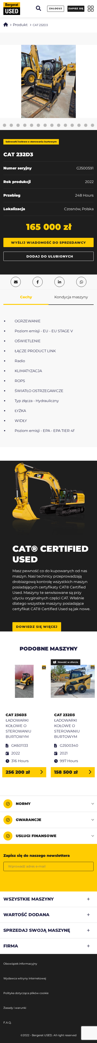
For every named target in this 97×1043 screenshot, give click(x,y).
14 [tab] (85, 125)
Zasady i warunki (14, 1007)
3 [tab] (11, 125)
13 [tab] (79, 125)
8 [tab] (45, 125)
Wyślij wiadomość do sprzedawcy (48, 243)
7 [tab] (38, 125)
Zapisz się (75, 8)
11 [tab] (65, 125)
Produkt (20, 25)
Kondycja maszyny (71, 297)
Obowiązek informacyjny (20, 963)
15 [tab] (92, 125)
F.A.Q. (7, 1022)
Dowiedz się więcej (37, 627)
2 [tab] (4, 125)
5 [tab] (25, 125)
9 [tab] (52, 125)
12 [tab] (72, 125)
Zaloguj (55, 8)
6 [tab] (31, 125)
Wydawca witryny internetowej (24, 978)
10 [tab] (58, 125)
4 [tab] (18, 125)
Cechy (26, 297)
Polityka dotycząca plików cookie (25, 993)
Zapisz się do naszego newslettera (36, 855)
